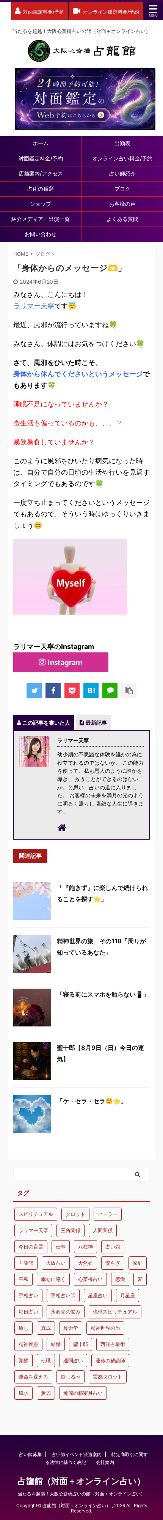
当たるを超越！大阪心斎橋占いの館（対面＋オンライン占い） (81, 1494)
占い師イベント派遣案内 (77, 1454)
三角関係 (70, 1230)
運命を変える (33, 1377)
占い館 (112, 1247)
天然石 (85, 1263)
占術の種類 (40, 188)
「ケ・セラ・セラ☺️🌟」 (92, 1101)
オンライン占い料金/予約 (122, 158)
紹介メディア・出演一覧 (40, 219)
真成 (46, 1328)
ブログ (122, 188)
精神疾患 (28, 1344)
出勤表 (122, 143)
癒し (23, 1328)
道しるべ (70, 1377)
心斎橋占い (90, 1279)
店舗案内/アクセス (41, 173)
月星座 (127, 1295)
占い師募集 (30, 1454)
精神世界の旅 (105, 1328)
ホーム (41, 143)
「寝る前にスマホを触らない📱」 (103, 994)
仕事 (61, 1247)
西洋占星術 (112, 1344)
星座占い (98, 1295)
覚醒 (23, 1360)
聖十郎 (80, 1344)
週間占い (73, 1360)
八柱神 (85, 1247)
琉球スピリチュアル (115, 1312)
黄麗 (46, 1393)
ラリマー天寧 (33, 306)
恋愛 (120, 1279)
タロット (75, 1214)
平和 (23, 1279)
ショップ (40, 203)
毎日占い (28, 1312)
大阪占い (56, 1263)
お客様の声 (122, 203)
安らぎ (112, 1263)
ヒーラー (108, 1214)
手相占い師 (63, 1295)
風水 (23, 1393)
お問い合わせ (40, 234)
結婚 (56, 1344)
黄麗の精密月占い (83, 1393)
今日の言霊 (31, 1247)
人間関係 (103, 1230)
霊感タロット (107, 1377)
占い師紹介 (122, 173)
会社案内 (105, 1462)
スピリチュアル (36, 1214)
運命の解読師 (110, 1360)
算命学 (70, 1328)
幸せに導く (53, 1279)
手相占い (28, 1295)
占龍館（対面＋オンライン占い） (81, 1481)
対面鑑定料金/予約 (41, 158)
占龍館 (26, 1263)
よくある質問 (122, 219)
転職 (46, 1360)
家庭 (138, 1263)
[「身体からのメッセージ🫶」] (91, 690)
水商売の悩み (65, 1312)
